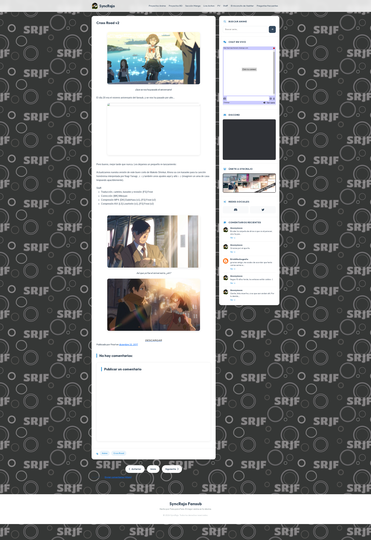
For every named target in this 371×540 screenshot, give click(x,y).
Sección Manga (192, 5)
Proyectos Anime (157, 5)
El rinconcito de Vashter (242, 5)
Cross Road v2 (107, 23)
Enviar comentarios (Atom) (118, 477)
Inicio (153, 469)
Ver (231, 238)
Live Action (208, 5)
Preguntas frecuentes (267, 5)
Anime (104, 453)
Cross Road (118, 453)
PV (218, 5)
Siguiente (170, 469)
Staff (225, 5)
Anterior (136, 469)
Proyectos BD (175, 5)
